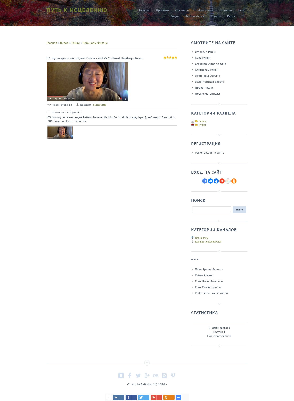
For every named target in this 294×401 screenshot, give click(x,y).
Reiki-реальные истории (211, 293)
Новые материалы (207, 93)
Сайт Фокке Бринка (208, 287)
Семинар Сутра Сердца (210, 63)
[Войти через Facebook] (216, 181)
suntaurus (99, 104)
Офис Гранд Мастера (209, 269)
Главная (52, 42)
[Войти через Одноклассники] (233, 181)
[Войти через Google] (228, 181)
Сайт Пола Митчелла (209, 281)
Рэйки (76, 42)
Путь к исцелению (77, 9)
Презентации (204, 87)
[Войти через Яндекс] (222, 181)
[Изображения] (60, 132)
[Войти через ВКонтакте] (210, 181)
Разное (203, 121)
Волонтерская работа (209, 81)
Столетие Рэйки (205, 52)
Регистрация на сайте (209, 152)
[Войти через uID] (204, 181)
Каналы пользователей (208, 241)
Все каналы (201, 237)
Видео (64, 42)
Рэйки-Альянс (204, 275)
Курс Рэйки (202, 57)
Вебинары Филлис (95, 42)
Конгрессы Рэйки (206, 69)
